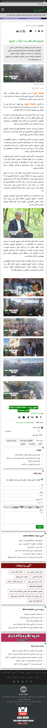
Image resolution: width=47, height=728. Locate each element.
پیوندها (22, 672)
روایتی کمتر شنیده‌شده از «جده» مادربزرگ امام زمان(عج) (25, 557)
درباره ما (44, 672)
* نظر (41, 510)
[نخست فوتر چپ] (23, 715)
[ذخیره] (24, 31)
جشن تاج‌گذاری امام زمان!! (34, 621)
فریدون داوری (11, 440)
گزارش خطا (36, 427)
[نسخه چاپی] (17, 31)
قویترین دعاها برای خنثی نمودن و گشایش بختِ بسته (26, 591)
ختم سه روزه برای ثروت (34, 581)
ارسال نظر (36, 435)
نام (42, 485)
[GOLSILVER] (23, 637)
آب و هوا (14, 672)
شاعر (40, 444)
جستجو (22, 677)
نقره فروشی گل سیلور (35, 601)
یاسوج (23, 444)
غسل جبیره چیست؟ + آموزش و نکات (28, 664)
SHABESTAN (35, 413)
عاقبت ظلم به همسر (16, 572)
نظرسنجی (30, 677)
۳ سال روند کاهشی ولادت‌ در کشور (29, 660)
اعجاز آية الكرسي (37, 577)
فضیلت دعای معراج (22, 577)
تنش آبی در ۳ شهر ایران (34, 547)
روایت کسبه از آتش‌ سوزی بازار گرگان (31, 617)
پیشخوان (41, 25)
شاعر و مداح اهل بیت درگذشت (30, 464)
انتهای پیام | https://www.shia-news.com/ (23, 409)
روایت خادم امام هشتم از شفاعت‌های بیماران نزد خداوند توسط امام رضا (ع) (23, 459)
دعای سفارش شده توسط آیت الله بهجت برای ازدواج (26, 596)
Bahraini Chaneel (36, 586)
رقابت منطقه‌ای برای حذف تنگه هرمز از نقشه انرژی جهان (25, 627)
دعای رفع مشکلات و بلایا (15, 581)
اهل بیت (32, 444)
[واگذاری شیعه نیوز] (23, 18)
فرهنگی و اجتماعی (31, 25)
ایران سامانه (19, 704)
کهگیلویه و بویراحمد (26, 440)
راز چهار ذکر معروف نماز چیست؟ (32, 554)
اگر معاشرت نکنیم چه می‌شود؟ (33, 614)
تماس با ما (36, 672)
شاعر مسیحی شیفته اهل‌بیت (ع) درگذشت (27, 455)
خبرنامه (15, 677)
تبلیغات (37, 677)
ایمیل (41, 492)
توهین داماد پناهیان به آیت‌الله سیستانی (27, 651)
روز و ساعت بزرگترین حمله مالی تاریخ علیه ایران (27, 624)
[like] (23, 431)
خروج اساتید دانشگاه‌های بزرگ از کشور (30, 540)
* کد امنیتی (39, 499)
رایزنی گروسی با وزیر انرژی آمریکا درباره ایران (28, 550)
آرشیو (28, 672)
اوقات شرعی (6, 672)
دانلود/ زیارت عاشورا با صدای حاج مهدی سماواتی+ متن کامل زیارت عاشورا (23, 15)
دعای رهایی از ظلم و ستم (34, 572)
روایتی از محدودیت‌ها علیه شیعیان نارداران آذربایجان (23, 657)
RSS (9, 677)
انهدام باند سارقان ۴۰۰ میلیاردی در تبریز (30, 544)
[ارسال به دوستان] (21, 31)
